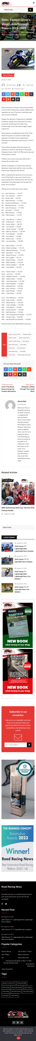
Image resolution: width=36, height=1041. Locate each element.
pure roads (23, 344)
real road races (21, 348)
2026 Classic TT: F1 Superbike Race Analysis (17, 929)
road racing (12, 355)
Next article (30, 384)
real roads (22, 351)
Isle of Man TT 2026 (24, 961)
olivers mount (12, 338)
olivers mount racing (14, 341)
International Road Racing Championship (11, 962)
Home (5, 32)
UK (9, 32)
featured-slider (27, 334)
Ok (18, 1038)
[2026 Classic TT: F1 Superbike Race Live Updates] (7, 587)
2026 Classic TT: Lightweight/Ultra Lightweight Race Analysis (24, 548)
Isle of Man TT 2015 (24, 951)
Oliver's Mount (15, 32)
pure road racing (13, 344)
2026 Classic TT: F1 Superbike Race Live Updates (22, 589)
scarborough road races (24, 355)
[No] (33, 1034)
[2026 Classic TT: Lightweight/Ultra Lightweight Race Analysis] (7, 547)
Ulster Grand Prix (7, 969)
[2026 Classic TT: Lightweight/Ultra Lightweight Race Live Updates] (7, 572)
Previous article (7, 384)
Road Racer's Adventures (30, 965)
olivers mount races (24, 338)
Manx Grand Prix (23, 955)
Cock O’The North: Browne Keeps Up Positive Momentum (9, 389)
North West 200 (23, 958)
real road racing (13, 351)
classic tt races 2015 (14, 334)
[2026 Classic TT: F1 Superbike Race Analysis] (7, 560)
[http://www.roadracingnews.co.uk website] (17, 85)
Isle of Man (5, 955)
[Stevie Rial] (20, 85)
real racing (11, 348)
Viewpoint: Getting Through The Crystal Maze (27, 389)
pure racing (25, 341)
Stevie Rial (22, 401)
